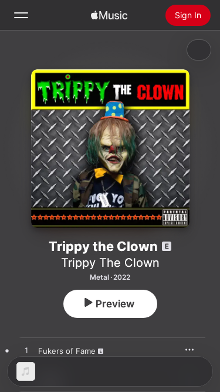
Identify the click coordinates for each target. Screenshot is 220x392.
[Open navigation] (21, 15)
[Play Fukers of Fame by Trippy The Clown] (26, 351)
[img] (109, 15)
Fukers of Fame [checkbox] (67, 351)
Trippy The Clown (110, 263)
